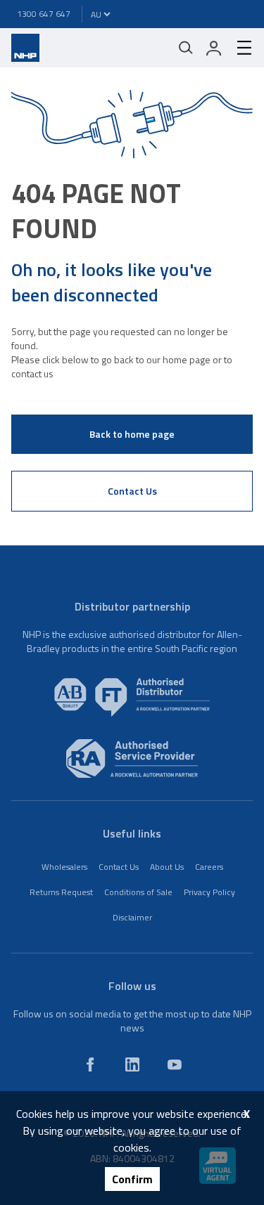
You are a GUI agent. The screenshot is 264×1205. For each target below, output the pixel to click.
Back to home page (132, 433)
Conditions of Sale (138, 892)
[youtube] (175, 1064)
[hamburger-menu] (239, 47)
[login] (214, 47)
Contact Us (132, 490)
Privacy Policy (209, 892)
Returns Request (61, 892)
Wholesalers (64, 866)
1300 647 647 (43, 13)
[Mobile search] (186, 47)
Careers (209, 866)
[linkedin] (132, 1064)
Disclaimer (132, 917)
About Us (167, 866)
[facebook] (90, 1064)
